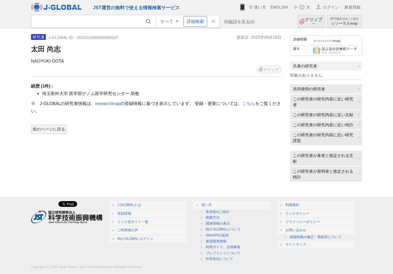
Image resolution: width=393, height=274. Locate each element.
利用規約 (292, 205)
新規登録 (352, 7)
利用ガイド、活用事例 (223, 247)
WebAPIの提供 (217, 235)
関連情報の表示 (218, 223)
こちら (248, 103)
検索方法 (213, 217)
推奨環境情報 (216, 241)
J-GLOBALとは (129, 205)
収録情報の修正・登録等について (316, 237)
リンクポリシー (297, 213)
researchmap (107, 103)
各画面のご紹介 (218, 212)
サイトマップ (295, 244)
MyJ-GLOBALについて (223, 229)
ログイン (331, 7)
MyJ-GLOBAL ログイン (135, 239)
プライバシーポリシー (302, 222)
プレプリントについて (223, 253)
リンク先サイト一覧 (132, 222)
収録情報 (124, 213)
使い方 (260, 7)
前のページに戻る (49, 129)
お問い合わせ (295, 230)
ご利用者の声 (127, 230)
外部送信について (219, 259)
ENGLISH (279, 7)
